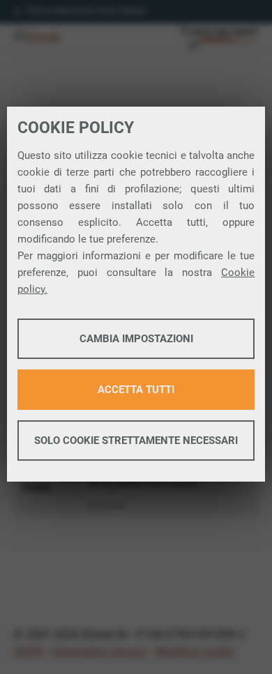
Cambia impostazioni (136, 338)
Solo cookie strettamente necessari (136, 440)
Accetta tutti (136, 389)
